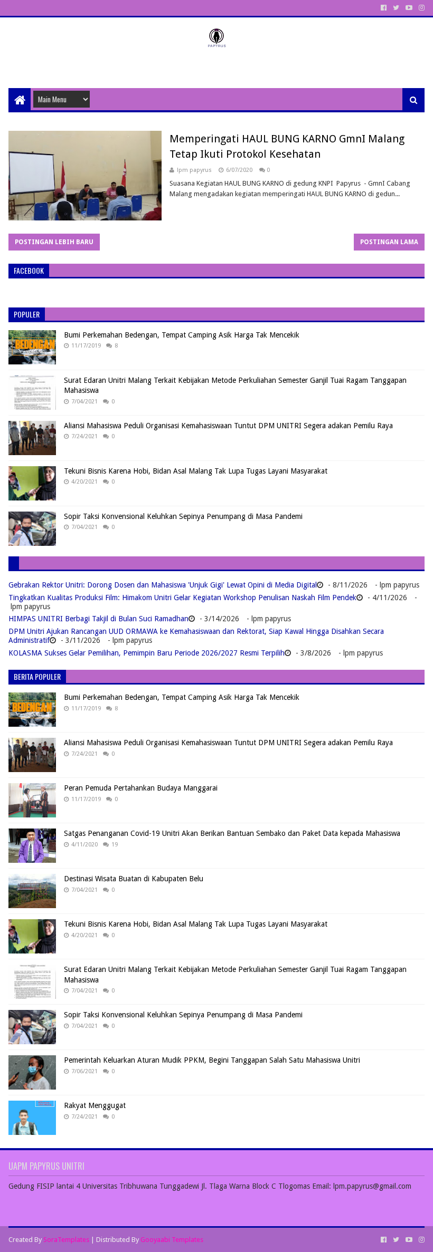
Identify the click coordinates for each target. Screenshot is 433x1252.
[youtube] (409, 8)
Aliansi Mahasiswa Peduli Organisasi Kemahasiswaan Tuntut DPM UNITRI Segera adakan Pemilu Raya (228, 425)
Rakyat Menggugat (95, 1105)
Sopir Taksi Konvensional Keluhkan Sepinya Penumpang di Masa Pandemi (183, 516)
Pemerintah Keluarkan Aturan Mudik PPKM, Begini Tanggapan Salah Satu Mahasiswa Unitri (212, 1060)
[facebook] (384, 8)
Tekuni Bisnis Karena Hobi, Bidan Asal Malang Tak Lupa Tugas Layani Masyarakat (195, 471)
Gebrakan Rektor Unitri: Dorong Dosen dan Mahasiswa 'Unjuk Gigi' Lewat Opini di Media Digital (162, 585)
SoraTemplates (66, 1240)
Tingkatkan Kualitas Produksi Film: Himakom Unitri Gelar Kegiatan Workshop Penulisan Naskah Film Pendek (182, 597)
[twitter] (396, 8)
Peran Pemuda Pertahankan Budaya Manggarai (141, 788)
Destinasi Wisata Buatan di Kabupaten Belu (133, 878)
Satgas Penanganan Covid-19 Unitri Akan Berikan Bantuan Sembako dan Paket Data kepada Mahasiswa (232, 833)
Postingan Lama (389, 242)
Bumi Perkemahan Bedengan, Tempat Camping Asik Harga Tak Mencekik (181, 335)
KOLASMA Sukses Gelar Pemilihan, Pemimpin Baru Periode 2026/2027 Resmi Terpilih (146, 653)
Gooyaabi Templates (171, 1240)
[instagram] (421, 8)
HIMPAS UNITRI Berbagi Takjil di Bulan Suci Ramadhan (98, 618)
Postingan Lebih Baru (54, 242)
